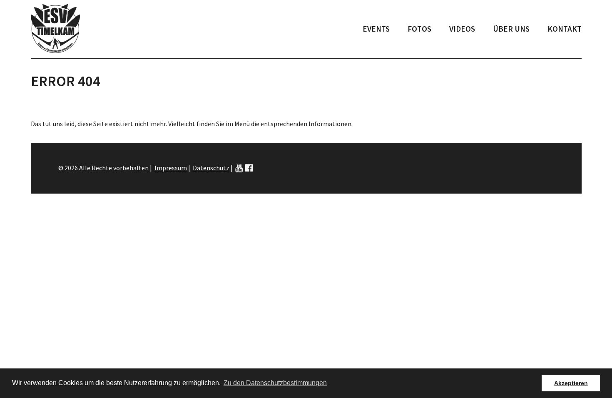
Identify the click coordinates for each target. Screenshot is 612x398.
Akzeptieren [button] (571, 383)
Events (376, 29)
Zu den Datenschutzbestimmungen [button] (275, 382)
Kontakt (564, 29)
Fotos (419, 29)
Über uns (511, 29)
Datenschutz (211, 168)
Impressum (170, 168)
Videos (462, 29)
